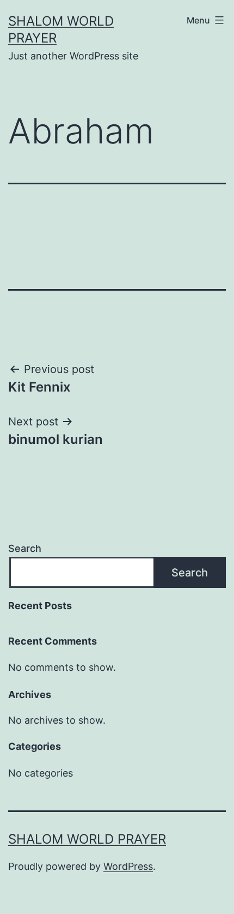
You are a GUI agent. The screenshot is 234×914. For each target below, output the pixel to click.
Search (24, 548)
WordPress (128, 866)
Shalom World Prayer (87, 839)
